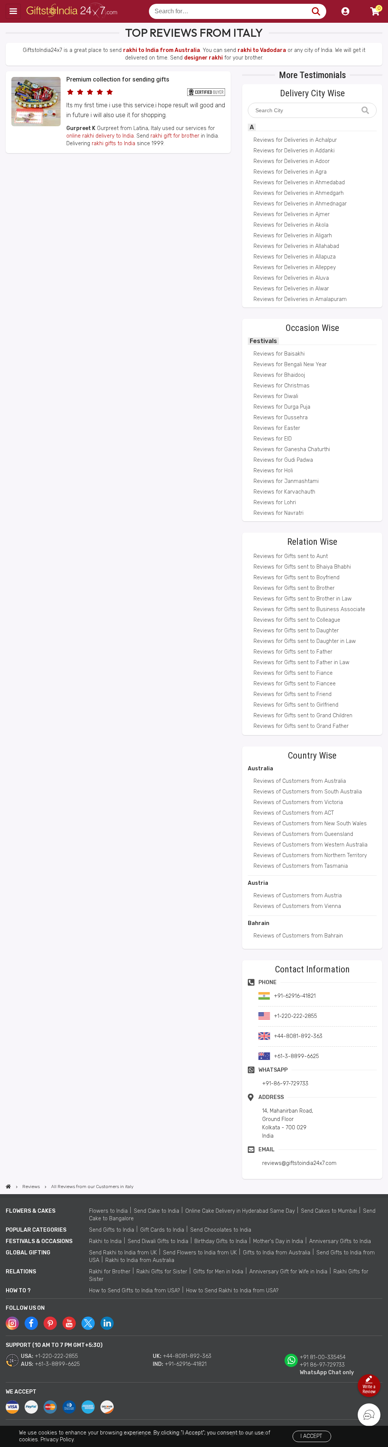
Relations (21, 1271)
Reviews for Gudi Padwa (283, 460)
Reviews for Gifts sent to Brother (294, 588)
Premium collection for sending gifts (117, 79)
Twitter (88, 1323)
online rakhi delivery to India (100, 136)
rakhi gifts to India (113, 143)
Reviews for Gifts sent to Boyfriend (296, 577)
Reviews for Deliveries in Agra (290, 172)
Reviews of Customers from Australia (299, 781)
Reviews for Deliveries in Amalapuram (300, 299)
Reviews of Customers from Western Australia (310, 845)
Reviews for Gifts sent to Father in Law (301, 662)
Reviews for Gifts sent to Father (292, 652)
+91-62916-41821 (186, 1364)
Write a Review (369, 1389)
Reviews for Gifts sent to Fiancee (294, 683)
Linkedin (107, 1323)
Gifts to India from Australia (276, 1252)
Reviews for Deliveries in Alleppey (294, 267)
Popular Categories (36, 1230)
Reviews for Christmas (281, 386)
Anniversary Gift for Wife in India (288, 1271)
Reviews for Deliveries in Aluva (291, 278)
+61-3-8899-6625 (57, 1364)
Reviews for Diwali (275, 396)
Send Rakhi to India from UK (123, 1252)
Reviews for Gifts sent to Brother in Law (302, 599)
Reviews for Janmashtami (286, 481)
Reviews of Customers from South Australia (307, 792)
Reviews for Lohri (274, 502)
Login (345, 11)
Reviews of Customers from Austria (297, 895)
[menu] (13, 11)
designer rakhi (203, 58)
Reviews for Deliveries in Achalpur (295, 140)
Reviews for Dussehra (280, 417)
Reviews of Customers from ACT (293, 813)
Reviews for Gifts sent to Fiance (293, 673)
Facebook (31, 1323)
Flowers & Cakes (30, 1211)
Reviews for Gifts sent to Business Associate (309, 609)
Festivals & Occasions (39, 1241)
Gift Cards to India (162, 1230)
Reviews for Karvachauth (284, 492)
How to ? (18, 1290)
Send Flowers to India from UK (200, 1252)
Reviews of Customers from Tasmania (300, 866)
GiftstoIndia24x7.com (73, 11)
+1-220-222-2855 (56, 1356)
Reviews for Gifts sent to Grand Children (302, 715)
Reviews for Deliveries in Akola (291, 225)
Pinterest (50, 1323)
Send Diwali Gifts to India (158, 1241)
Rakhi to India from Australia (139, 1260)
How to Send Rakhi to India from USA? (232, 1290)
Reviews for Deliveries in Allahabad (296, 246)
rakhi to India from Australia (161, 50)
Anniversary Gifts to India (340, 1241)
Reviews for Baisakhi (279, 354)
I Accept (311, 1436)
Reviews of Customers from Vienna (297, 906)
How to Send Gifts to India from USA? (134, 1290)
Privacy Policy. (58, 1439)
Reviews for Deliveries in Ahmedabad (299, 182)
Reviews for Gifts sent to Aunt (290, 556)
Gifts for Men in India (218, 1271)
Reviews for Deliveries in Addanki (294, 150)
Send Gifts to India (111, 1230)
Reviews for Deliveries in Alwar (291, 288)
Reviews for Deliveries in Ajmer (291, 214)
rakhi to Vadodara (262, 50)
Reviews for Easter (276, 428)
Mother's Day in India (278, 1241)
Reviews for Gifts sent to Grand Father (301, 726)
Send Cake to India (156, 1211)
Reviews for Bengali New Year (290, 364)
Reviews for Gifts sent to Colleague (296, 620)
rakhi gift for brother (174, 136)
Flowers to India (108, 1211)
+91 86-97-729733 (322, 1365)
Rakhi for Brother (109, 1271)
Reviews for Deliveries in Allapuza (294, 257)
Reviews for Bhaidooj (279, 375)
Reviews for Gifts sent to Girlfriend (295, 705)
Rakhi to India (105, 1241)
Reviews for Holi (273, 470)
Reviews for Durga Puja (281, 407)
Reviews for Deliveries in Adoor (291, 161)
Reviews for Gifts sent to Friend (292, 694)
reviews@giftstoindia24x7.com (299, 1163)
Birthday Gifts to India (220, 1241)
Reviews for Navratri (278, 513)
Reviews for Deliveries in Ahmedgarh (298, 193)
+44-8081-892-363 (187, 1356)
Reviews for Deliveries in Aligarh (292, 235)
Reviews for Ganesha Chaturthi (291, 449)
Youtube (69, 1323)
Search (315, 11)
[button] (8, 167)
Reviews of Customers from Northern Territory (310, 855)
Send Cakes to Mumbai (329, 1211)
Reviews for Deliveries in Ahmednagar (300, 204)
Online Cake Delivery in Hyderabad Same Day (240, 1211)
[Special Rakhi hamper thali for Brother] (36, 124)
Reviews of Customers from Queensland (303, 834)
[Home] (8, 1186)
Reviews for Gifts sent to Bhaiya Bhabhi (302, 567)
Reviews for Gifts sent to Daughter (296, 630)
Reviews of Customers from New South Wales (310, 823)
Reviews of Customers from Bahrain (298, 936)
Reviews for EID (272, 439)
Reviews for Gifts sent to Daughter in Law (304, 641)
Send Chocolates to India (220, 1230)
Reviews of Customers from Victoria (298, 802)
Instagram (12, 1323)
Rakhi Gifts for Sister (161, 1271)
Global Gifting (28, 1252)
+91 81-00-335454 (323, 1357)
